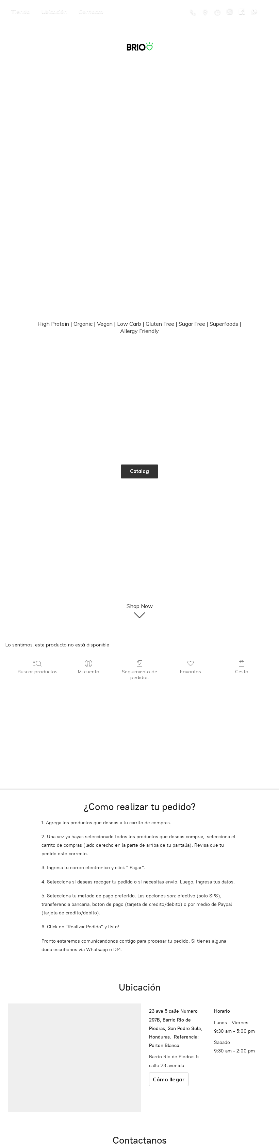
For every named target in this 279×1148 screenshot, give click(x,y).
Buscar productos (38, 672)
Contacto (91, 11)
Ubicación (54, 11)
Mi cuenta (88, 672)
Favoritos (190, 672)
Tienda (20, 11)
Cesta (241, 672)
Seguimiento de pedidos (139, 674)
